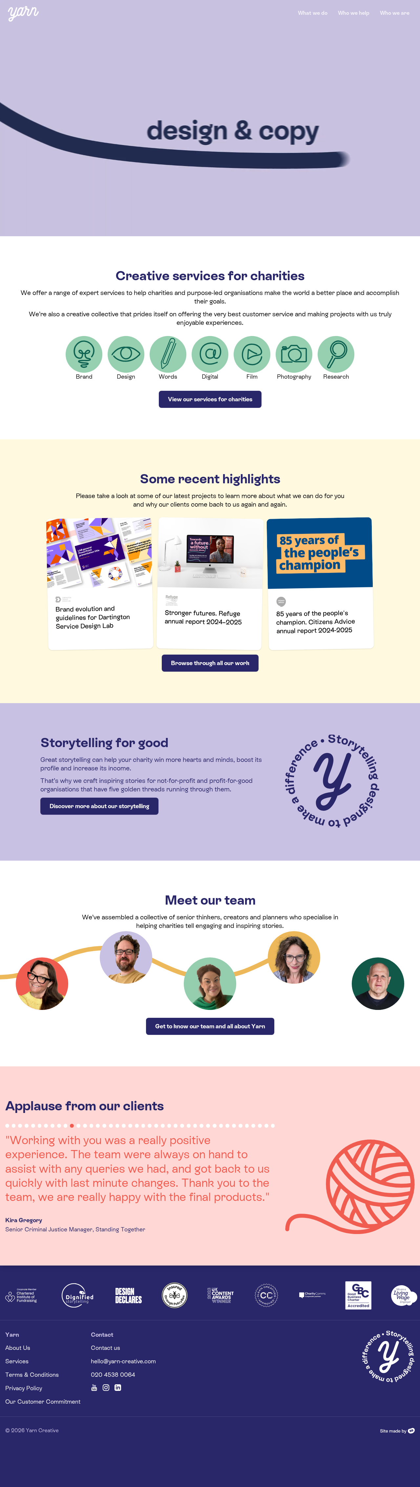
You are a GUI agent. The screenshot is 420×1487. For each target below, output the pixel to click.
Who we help (353, 13)
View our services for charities (210, 399)
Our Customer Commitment (42, 1373)
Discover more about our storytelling (99, 806)
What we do (312, 13)
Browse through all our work (210, 663)
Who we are (395, 13)
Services (17, 1332)
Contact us (105, 1319)
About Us (17, 1319)
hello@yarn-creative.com (123, 1332)
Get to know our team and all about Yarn (210, 1026)
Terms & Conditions (32, 1346)
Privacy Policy (23, 1359)
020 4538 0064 (113, 1346)
